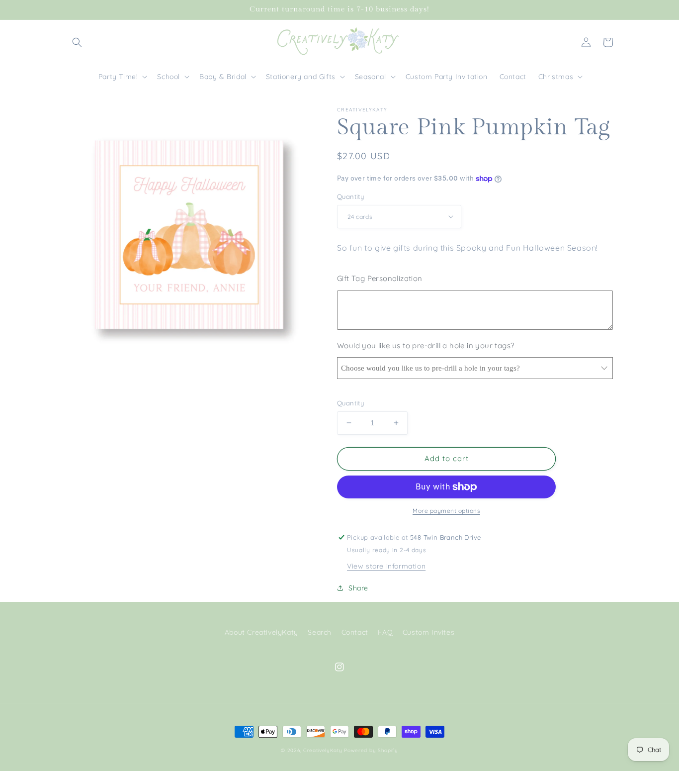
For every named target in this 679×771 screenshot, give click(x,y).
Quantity (350, 196)
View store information (386, 566)
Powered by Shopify (371, 750)
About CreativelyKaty (261, 632)
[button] (77, 42)
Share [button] (358, 587)
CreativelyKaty (322, 750)
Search (320, 632)
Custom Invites (428, 632)
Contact (354, 632)
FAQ (385, 632)
